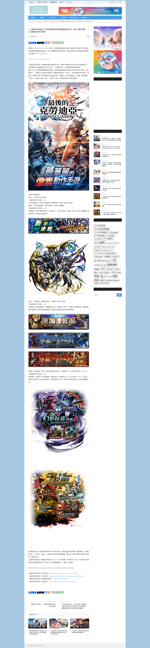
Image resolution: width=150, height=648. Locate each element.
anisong (109, 243)
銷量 (101, 280)
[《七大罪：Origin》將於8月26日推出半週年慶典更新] (79, 624)
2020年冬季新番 (97, 239)
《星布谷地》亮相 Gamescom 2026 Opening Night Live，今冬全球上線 (59, 632)
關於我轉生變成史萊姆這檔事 (112, 280)
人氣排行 (107, 256)
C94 (114, 243)
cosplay (97, 247)
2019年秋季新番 (110, 236)
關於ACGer (32, 2)
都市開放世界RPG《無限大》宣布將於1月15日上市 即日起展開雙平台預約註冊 (38, 632)
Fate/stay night (106, 247)
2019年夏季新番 (113, 233)
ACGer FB (69, 2)
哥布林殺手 (117, 269)
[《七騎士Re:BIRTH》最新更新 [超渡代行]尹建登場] (97, 196)
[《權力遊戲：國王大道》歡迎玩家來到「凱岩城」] (97, 188)
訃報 (110, 276)
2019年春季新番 (99, 236)
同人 (103, 268)
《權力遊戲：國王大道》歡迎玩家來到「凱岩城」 (111, 189)
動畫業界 (96, 269)
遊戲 (96, 280)
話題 (115, 276)
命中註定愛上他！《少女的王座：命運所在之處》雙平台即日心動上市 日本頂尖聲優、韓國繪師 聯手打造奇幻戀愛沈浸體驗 (74, 606)
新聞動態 (32, 17)
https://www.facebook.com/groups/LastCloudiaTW (66, 576)
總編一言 (62, 2)
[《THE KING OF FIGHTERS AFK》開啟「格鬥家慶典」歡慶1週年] (97, 212)
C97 (118, 243)
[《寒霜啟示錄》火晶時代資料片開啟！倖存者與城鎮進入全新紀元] (97, 180)
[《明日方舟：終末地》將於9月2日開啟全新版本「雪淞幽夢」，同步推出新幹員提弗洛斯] (97, 162)
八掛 (114, 260)
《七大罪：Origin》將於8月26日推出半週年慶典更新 (80, 631)
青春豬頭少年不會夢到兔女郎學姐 (101, 283)
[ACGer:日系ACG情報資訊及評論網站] (38, 10)
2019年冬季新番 (101, 232)
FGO (113, 247)
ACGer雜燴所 (108, 239)
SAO (111, 250)
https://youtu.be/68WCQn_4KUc (39, 59)
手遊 (113, 272)
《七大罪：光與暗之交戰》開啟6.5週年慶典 (111, 205)
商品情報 (63, 17)
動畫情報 (112, 264)
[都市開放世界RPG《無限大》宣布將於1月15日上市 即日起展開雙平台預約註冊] (37, 624)
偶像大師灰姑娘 (106, 261)
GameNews (32, 36)
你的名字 (116, 257)
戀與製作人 (107, 272)
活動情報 (42, 17)
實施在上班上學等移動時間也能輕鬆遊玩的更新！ (111, 173)
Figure (97, 250)
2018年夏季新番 (100, 226)
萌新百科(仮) (74, 17)
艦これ (104, 276)
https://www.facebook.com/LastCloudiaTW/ (64, 573)
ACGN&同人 (52, 17)
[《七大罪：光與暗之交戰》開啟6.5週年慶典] (97, 204)
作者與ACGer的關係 (42, 2)
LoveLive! (105, 250)
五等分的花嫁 (98, 257)
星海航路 (84, 17)
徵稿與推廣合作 (54, 2)
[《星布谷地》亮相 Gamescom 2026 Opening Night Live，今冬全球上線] (58, 624)
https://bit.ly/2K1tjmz (60, 579)
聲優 (97, 276)
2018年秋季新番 (102, 229)
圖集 (95, 272)
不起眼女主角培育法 (110, 253)
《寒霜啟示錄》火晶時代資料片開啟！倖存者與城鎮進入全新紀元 (111, 181)
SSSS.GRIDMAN (99, 253)
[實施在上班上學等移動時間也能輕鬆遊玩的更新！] (97, 172)
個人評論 (97, 261)
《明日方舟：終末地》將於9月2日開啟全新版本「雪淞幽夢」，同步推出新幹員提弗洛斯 (112, 164)
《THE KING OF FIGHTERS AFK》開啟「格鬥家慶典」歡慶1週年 (112, 213)
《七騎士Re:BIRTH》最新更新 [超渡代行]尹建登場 (111, 197)
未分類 (87, 36)
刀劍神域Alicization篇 (99, 265)
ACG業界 (100, 242)
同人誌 (110, 269)
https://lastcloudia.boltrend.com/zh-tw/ (62, 582)
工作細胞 (101, 272)
